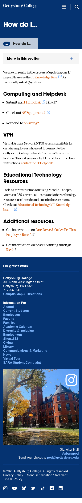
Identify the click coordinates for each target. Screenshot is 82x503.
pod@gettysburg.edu (63, 457)
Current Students (16, 310)
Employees (11, 314)
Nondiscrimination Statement (47, 475)
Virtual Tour (12, 358)
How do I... (22, 43)
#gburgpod (70, 453)
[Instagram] (5, 488)
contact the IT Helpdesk (37, 163)
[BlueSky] (24, 488)
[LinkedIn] (61, 488)
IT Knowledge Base (44, 77)
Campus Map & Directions (22, 294)
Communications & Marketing (25, 350)
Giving (8, 342)
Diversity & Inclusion (18, 330)
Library (8, 346)
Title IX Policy (13, 479)
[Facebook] (52, 488)
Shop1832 (10, 338)
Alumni (8, 306)
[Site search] (77, 6)
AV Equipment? (34, 113)
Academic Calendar (17, 326)
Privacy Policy (13, 475)
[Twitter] (33, 488)
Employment (12, 334)
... (6, 44)
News (7, 354)
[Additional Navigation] (64, 6)
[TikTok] (42, 488)
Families (9, 322)
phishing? (31, 123)
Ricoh (10, 250)
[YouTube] (14, 488)
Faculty (8, 318)
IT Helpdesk (31, 102)
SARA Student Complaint (22, 362)
